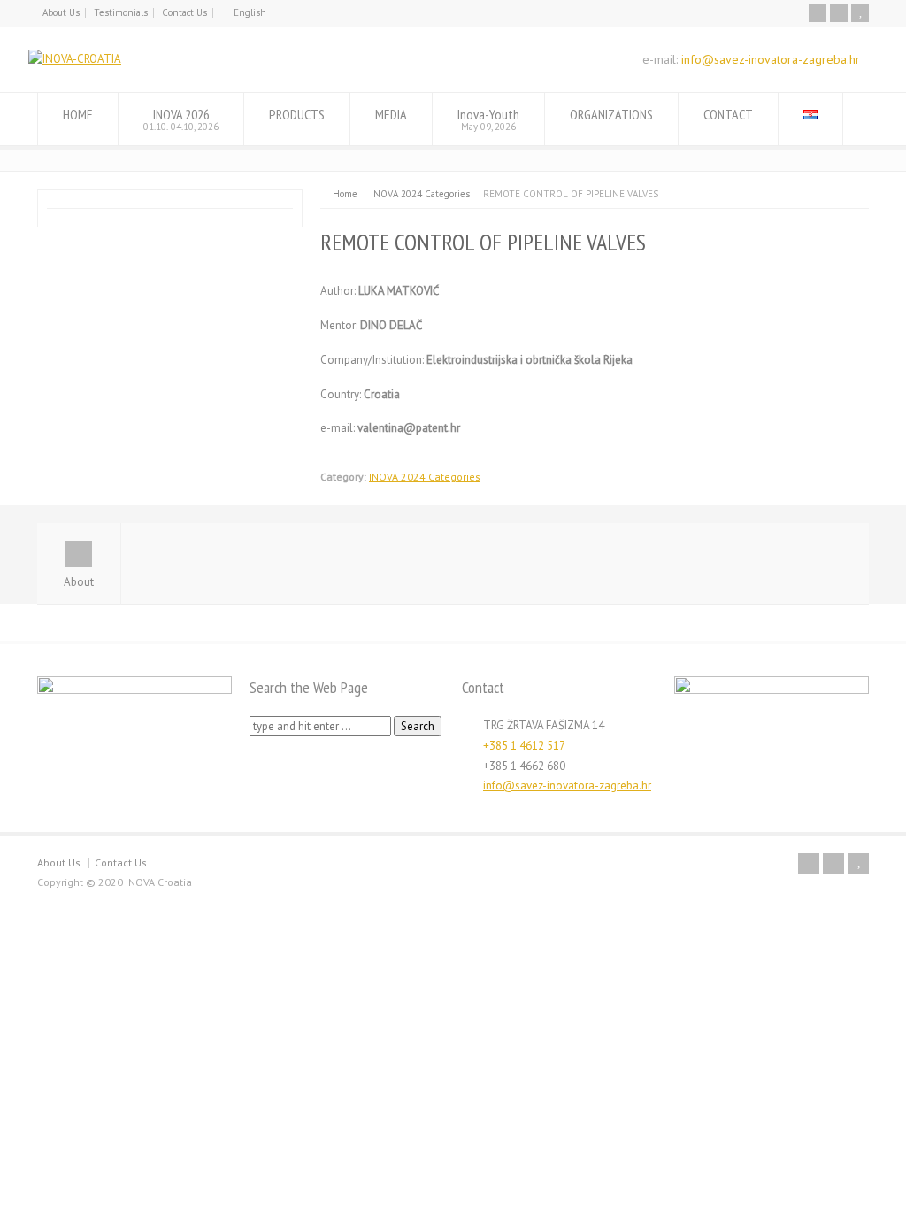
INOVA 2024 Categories (424, 476)
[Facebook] (817, 13)
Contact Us (184, 12)
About (79, 581)
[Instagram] (839, 13)
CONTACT (728, 114)
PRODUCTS (297, 114)
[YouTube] (860, 13)
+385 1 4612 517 (524, 745)
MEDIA (391, 114)
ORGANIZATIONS (611, 114)
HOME (78, 114)
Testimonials (121, 12)
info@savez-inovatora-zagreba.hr (770, 59)
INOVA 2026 (181, 119)
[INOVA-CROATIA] (74, 58)
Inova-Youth (488, 119)
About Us (61, 12)
